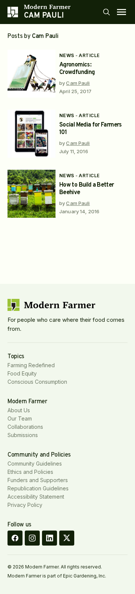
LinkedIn (49, 538)
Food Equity (22, 373)
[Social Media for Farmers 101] (32, 134)
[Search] (106, 12)
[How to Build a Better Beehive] (32, 194)
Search (106, 12)
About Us (19, 410)
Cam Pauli (78, 83)
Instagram (32, 538)
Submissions (23, 435)
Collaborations (25, 427)
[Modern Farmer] (47, 7)
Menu (122, 12)
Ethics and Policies (30, 472)
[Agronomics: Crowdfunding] (32, 74)
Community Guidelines (35, 463)
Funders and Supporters (38, 480)
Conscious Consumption (37, 381)
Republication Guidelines (38, 488)
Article (89, 55)
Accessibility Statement (36, 496)
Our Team (20, 418)
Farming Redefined (31, 365)
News (66, 55)
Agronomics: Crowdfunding (76, 68)
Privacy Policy (25, 505)
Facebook (15, 538)
